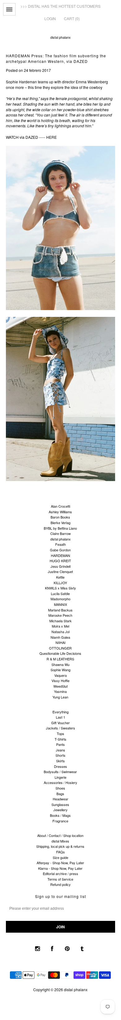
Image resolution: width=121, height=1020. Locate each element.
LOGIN (50, 18)
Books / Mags (60, 815)
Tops (60, 733)
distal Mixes (60, 840)
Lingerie (60, 777)
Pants (60, 744)
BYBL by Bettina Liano (60, 528)
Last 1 (60, 717)
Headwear (60, 798)
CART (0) (72, 18)
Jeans (60, 749)
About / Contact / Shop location (60, 835)
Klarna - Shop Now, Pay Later (60, 868)
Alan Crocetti (60, 506)
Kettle (60, 577)
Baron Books (60, 516)
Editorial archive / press (60, 873)
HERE (51, 137)
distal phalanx (60, 37)
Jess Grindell (60, 566)
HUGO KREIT (60, 560)
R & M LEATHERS (60, 658)
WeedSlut (60, 686)
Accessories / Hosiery (60, 782)
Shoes (60, 788)
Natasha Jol (60, 631)
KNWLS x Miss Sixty (60, 587)
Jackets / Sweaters (60, 727)
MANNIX (60, 604)
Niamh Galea (60, 637)
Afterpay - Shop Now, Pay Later (60, 862)
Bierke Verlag (60, 522)
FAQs (60, 851)
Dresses (60, 766)
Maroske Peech (60, 615)
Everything (60, 711)
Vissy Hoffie (60, 680)
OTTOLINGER (60, 648)
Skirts (60, 760)
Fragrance (60, 820)
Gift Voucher (60, 722)
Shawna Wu (60, 664)
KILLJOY (60, 582)
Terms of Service (60, 879)
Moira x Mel (60, 626)
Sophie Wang (60, 669)
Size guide (60, 857)
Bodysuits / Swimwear (60, 771)
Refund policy (60, 884)
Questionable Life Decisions (60, 653)
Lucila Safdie (60, 593)
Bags (60, 793)
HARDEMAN (60, 555)
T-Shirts (60, 739)
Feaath (60, 544)
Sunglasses (60, 804)
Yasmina (60, 691)
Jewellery (60, 809)
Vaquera (60, 675)
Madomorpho (60, 598)
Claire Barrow (60, 533)
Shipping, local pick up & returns (60, 846)
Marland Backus (60, 609)
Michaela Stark (60, 620)
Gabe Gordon (60, 549)
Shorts (60, 755)
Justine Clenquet (60, 571)
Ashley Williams (60, 511)
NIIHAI (60, 642)
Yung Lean (60, 696)
